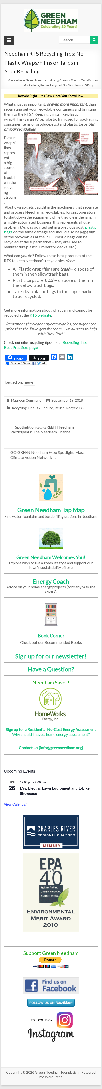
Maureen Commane (26, 400)
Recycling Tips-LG (26, 408)
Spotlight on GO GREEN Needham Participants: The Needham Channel (42, 429)
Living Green (59, 80)
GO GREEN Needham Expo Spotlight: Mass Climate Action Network (47, 455)
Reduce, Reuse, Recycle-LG (47, 85)
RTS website (40, 315)
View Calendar (15, 804)
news (29, 382)
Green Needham (37, 80)
